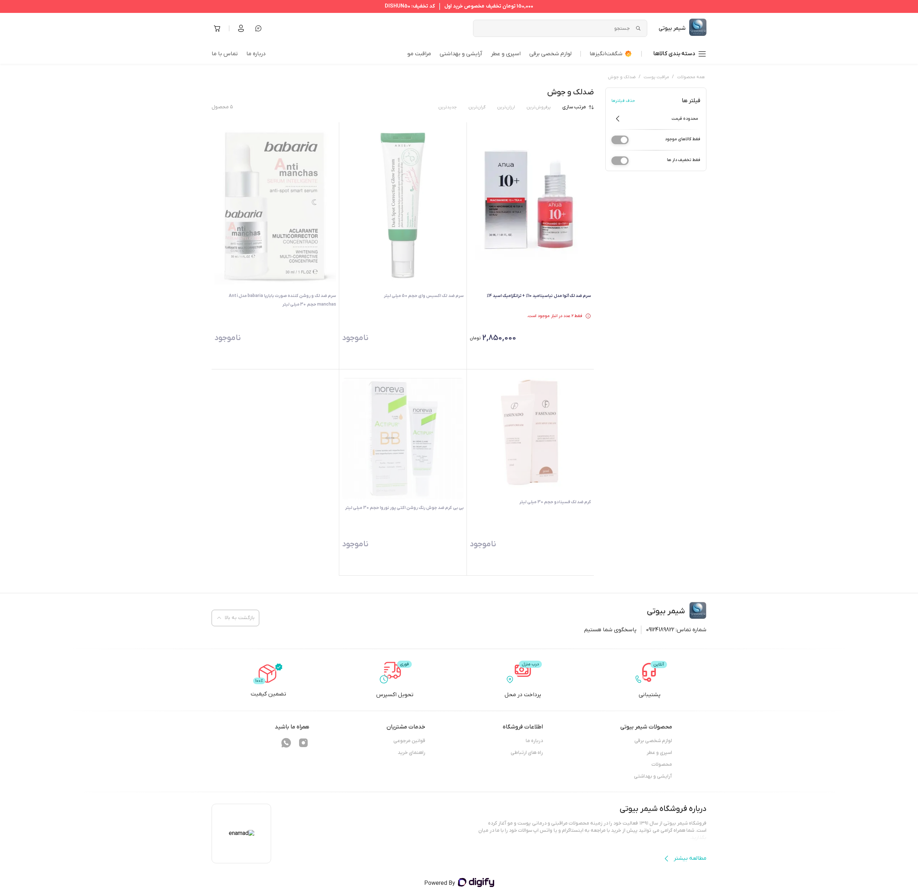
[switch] (620, 140)
